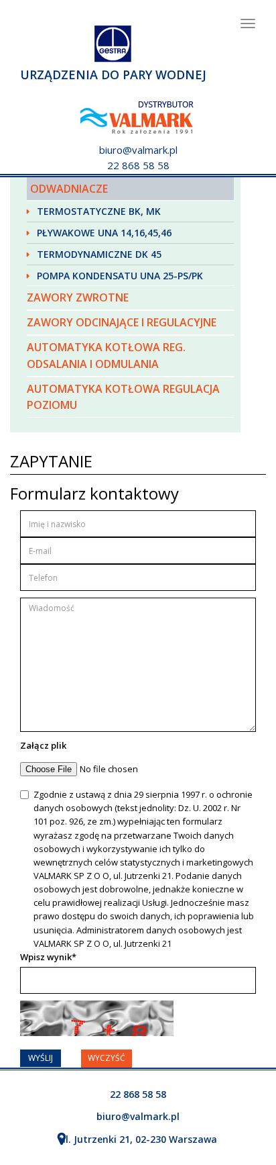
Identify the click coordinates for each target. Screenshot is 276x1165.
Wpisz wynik (48, 957)
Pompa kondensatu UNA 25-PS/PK (120, 275)
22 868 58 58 (138, 165)
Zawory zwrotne (78, 297)
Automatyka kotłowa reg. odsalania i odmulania (106, 355)
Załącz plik (43, 745)
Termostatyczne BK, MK (99, 211)
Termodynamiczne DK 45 (99, 254)
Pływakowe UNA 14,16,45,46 (104, 232)
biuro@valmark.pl (138, 149)
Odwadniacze (69, 188)
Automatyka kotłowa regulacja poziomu (123, 397)
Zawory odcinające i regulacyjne (121, 322)
